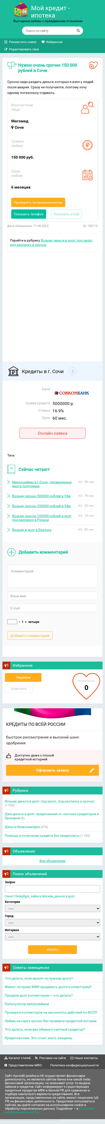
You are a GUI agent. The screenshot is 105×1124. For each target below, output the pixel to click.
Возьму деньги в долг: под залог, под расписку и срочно (49, 801)
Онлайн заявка (52, 433)
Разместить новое (22, 42)
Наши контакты (86, 1058)
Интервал (12, 930)
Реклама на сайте (52, 1058)
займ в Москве (42, 896)
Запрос (10, 882)
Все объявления (52, 861)
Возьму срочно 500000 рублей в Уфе (41, 496)
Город (9, 916)
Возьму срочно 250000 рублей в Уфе (41, 506)
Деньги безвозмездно (22, 827)
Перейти (23, 677)
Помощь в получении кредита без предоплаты (42, 835)
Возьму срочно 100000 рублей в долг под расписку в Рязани (42, 518)
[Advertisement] (52, 304)
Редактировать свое (24, 49)
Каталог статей (20, 1058)
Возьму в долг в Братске (31, 530)
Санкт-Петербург (17, 896)
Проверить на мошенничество (38, 202)
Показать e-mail (66, 214)
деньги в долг (64, 896)
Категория (12, 902)
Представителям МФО (25, 1065)
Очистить (19, 689)
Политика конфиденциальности (74, 1065)
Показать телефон (28, 214)
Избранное (54, 42)
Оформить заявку (52, 770)
